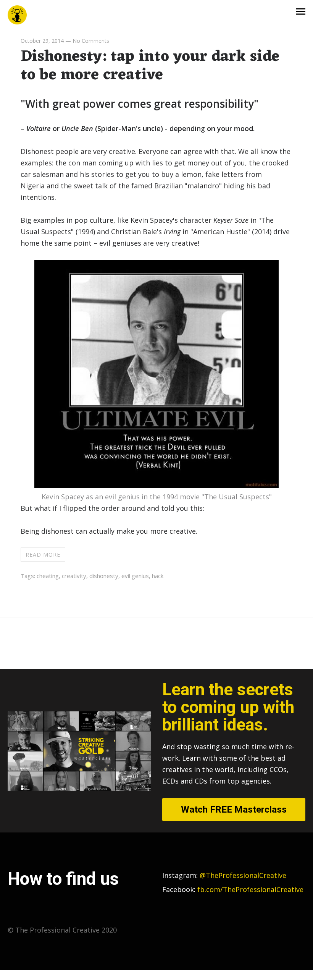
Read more (43, 554)
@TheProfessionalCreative (224, 875)
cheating (48, 576)
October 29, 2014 (42, 40)
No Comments (91, 40)
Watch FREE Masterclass (234, 809)
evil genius (135, 576)
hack (157, 576)
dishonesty (103, 576)
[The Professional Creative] (17, 15)
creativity (74, 576)
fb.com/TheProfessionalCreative (250, 889)
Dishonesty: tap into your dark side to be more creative (150, 66)
